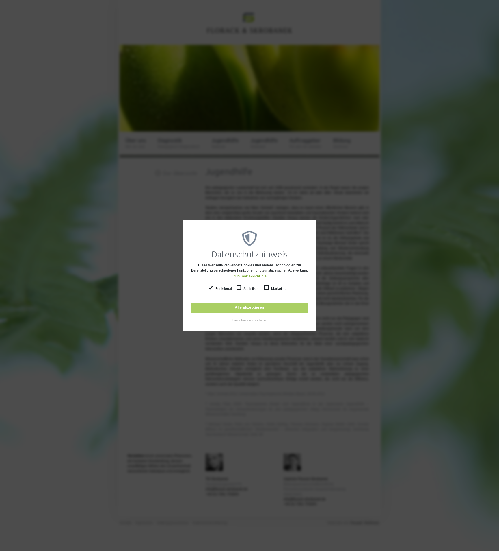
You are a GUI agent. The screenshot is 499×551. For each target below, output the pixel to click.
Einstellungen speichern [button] (249, 320)
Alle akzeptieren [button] (249, 307)
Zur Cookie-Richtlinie (249, 276)
